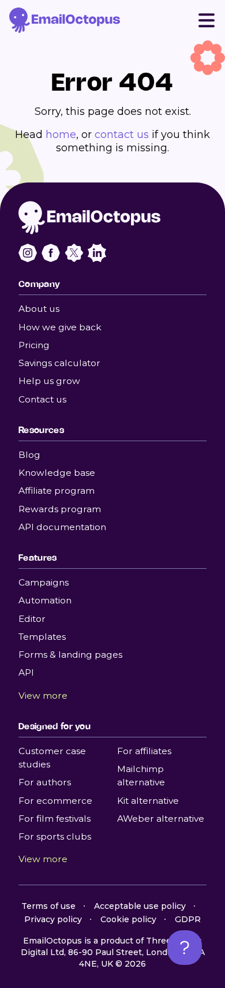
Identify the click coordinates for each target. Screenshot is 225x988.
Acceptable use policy (140, 906)
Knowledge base (56, 472)
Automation (45, 600)
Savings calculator (59, 362)
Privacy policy (53, 919)
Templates (42, 636)
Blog (29, 454)
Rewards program (59, 509)
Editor (32, 618)
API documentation (62, 526)
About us (38, 308)
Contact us (42, 399)
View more (43, 695)
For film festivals (54, 818)
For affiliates (144, 750)
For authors (44, 782)
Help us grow (49, 380)
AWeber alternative (160, 818)
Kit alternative (148, 800)
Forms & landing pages (70, 654)
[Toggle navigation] (206, 20)
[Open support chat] (184, 947)
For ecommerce (55, 800)
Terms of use (48, 906)
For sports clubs (54, 836)
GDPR (188, 919)
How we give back (60, 327)
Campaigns (43, 582)
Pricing (34, 345)
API (26, 672)
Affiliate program (56, 490)
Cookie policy (128, 919)
